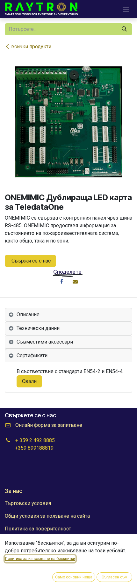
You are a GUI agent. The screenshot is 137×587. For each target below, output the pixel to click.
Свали (29, 381)
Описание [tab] (28, 314)
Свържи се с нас (30, 261)
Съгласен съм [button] (114, 577)
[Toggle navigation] (125, 9)
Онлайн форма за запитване (48, 425)
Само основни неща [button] (73, 577)
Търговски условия (28, 503)
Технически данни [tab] (38, 328)
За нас (13, 491)
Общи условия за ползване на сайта (47, 516)
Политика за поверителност (38, 529)
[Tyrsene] (124, 29)
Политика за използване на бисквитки (40, 558)
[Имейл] (75, 281)
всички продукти (31, 47)
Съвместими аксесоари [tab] (45, 342)
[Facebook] (62, 281)
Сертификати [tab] (32, 355)
